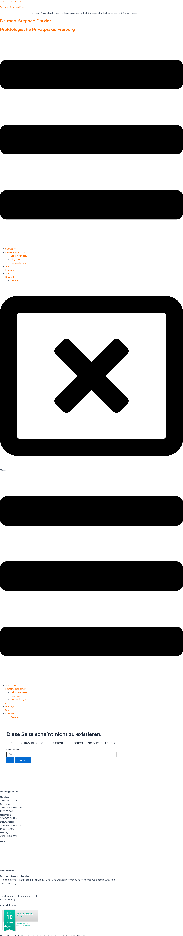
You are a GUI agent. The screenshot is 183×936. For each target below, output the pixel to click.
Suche (8, 273)
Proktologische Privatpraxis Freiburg (37, 29)
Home (3, 847)
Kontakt (9, 277)
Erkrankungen (19, 256)
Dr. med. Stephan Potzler (13, 7)
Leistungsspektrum (15, 252)
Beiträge (9, 270)
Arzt (7, 266)
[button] (91, 140)
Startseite (10, 249)
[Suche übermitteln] (10, 760)
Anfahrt (15, 280)
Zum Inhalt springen (11, 1)
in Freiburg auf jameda (24, 924)
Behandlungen (19, 263)
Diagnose (16, 259)
